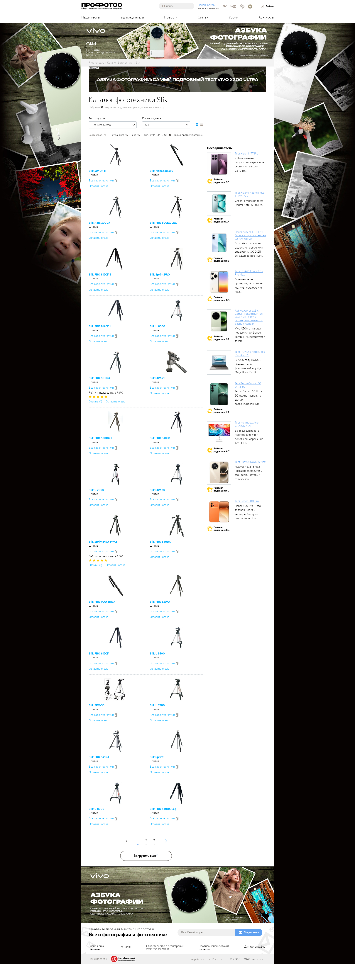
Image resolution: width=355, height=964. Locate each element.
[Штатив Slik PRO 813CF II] (115, 259)
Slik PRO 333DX (99, 757)
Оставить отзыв (98, 186)
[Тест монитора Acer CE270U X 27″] (219, 433)
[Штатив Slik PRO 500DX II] (115, 422)
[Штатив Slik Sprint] (176, 741)
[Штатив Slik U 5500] (176, 638)
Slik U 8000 (96, 809)
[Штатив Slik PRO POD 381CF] (115, 586)
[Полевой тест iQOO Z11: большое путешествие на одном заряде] (219, 243)
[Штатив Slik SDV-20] (177, 362)
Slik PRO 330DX (160, 438)
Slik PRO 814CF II (100, 326)
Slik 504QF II (97, 171)
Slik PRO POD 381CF (102, 602)
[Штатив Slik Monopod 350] (176, 155)
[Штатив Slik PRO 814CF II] (115, 310)
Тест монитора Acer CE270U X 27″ (247, 424)
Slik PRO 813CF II (100, 274)
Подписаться (251, 932)
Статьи (203, 17)
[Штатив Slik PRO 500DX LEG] (176, 207)
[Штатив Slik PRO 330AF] (176, 586)
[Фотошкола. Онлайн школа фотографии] (123, 959)
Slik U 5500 (157, 653)
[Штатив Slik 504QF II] (115, 155)
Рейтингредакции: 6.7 (221, 489)
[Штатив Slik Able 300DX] (115, 207)
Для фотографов (254, 946)
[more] (146, 856)
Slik (147, 125)
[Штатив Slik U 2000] (116, 474)
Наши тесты (90, 17)
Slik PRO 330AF (160, 602)
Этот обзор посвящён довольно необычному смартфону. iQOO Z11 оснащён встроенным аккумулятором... (249, 252)
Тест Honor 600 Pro (247, 501)
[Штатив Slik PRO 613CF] (115, 638)
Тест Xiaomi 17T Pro (246, 153)
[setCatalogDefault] (197, 124)
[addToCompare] (116, 180)
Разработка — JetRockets (206, 959)
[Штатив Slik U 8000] (115, 793)
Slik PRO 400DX (99, 378)
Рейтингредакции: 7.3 (221, 411)
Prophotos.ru (258, 959)
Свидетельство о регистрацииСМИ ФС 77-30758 (165, 948)
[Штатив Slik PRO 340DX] (176, 526)
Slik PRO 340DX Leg (163, 809)
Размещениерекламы (97, 948)
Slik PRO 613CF (99, 653)
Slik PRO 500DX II (100, 438)
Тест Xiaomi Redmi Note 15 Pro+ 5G (249, 194)
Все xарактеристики (101, 180)
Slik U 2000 (96, 490)
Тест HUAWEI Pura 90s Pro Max (249, 272)
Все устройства (101, 125)
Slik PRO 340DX (160, 542)
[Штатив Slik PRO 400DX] (115, 362)
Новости (171, 17)
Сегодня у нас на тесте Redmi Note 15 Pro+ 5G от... (249, 205)
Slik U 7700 (157, 705)
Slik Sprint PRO (160, 274)
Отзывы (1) (95, 401)
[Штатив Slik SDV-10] (176, 474)
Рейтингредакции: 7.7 (221, 220)
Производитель (152, 118)
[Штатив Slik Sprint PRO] (177, 259)
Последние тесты (220, 148)
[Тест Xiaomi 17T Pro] (219, 164)
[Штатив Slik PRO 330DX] (176, 422)
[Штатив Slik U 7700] (177, 689)
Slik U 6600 (157, 326)
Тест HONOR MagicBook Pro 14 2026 (250, 353)
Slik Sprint (156, 757)
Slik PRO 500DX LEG (163, 223)
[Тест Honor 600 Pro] (219, 512)
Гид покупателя (132, 17)
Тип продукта (97, 118)
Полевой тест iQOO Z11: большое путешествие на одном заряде (250, 235)
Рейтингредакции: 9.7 (221, 338)
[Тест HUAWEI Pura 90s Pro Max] (219, 282)
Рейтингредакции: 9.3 (221, 181)
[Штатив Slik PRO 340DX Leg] (177, 793)
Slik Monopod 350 (161, 171)
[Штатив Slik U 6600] (176, 310)
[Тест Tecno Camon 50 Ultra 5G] (219, 394)
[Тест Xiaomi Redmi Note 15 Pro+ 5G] (219, 203)
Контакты (125, 946)
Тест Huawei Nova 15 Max (250, 462)
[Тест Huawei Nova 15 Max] (219, 473)
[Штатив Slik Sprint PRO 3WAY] (115, 526)
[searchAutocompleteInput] (178, 6)
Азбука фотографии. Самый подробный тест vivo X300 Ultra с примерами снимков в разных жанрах (249, 317)
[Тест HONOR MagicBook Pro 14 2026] (219, 363)
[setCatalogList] (201, 124)
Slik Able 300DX (99, 223)
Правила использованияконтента (214, 948)
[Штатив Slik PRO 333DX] (115, 741)
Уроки (233, 17)
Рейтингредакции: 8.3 (221, 259)
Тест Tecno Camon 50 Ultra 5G (248, 385)
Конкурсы (266, 17)
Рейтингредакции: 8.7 (221, 450)
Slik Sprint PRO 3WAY (103, 542)
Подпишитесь (206, 5)
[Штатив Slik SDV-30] (115, 689)
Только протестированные (188, 135)
